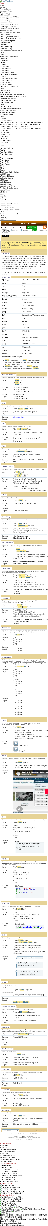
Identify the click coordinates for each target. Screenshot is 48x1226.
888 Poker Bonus (6, 1167)
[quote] (4, 334)
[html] (4, 331)
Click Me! (16, 593)
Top (45, 1131)
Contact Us (39, 1131)
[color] (4, 283)
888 (13, 1185)
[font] (4, 289)
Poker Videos (11, 1221)
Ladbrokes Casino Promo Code (11, 1175)
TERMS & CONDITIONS (26, 1215)
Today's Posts (4, 227)
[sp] (3, 347)
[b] (3, 280)
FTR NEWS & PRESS (13, 1217)
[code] (4, 325)
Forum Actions (5, 231)
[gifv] (4, 344)
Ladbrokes (21, 1191)
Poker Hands (4, 1145)
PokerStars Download (8, 1179)
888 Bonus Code (6, 1165)
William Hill (18, 1193)
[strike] (4, 353)
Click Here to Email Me (21, 538)
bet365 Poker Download (8, 1171)
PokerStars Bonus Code (8, 1177)
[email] (4, 302)
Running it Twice (6, 1161)
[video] (4, 321)
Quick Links (5, 232)
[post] (4, 312)
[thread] (4, 309)
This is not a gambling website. (11, 1223)
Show (20, 1103)
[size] (3, 286)
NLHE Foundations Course (10, 1159)
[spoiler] (4, 350)
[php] (3, 328)
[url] (3, 305)
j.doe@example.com (20, 536)
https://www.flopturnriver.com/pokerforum (28, 562)
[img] (3, 318)
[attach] (4, 341)
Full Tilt (14, 1205)
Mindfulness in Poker (7, 1155)
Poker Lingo (4, 1147)
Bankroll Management (8, 1149)
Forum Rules (13, 227)
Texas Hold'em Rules (7, 1151)
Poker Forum (37, 1219)
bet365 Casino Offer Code (9, 1169)
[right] (8, 296)
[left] (3, 296)
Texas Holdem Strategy (24, 1219)
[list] (3, 315)
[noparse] (5, 337)
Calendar (4, 229)
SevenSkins (29, 1139)
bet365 (13, 1189)
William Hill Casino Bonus (9, 1181)
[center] (14, 296)
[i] (5, 280)
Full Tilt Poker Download (9, 1173)
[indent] (4, 299)
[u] (8, 280)
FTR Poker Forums (20, 564)
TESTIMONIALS (6, 1215)
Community (5, 230)
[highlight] (5, 292)
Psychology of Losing (8, 1157)
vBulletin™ (24, 1136)
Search (19, 227)
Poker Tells (4, 1153)
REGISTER (32, 227)
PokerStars (17, 1187)
